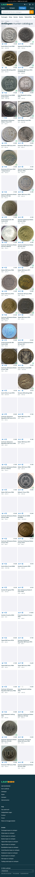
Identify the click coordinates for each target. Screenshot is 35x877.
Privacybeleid (16, 873)
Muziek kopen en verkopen (8, 855)
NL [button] (25, 4)
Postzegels (4, 17)
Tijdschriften (28, 17)
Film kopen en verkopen (7, 858)
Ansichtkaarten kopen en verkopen (10, 850)
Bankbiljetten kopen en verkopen (9, 847)
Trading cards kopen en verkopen (9, 861)
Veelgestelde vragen (6, 812)
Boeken (21, 17)
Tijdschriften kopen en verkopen (9, 841)
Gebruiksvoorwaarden (6, 873)
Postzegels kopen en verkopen (9, 830)
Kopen (3, 8)
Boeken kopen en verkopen (8, 839)
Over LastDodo (5, 788)
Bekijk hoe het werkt (22, 1)
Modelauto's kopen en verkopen (9, 853)
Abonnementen (5, 800)
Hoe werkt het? (5, 809)
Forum (32, 8)
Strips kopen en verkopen (7, 833)
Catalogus (22, 8)
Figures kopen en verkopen (8, 844)
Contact (3, 815)
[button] (29, 4)
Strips (10, 17)
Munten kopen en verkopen (8, 836)
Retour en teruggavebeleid (8, 821)
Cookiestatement (24, 873)
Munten (16, 17)
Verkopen (12, 8)
